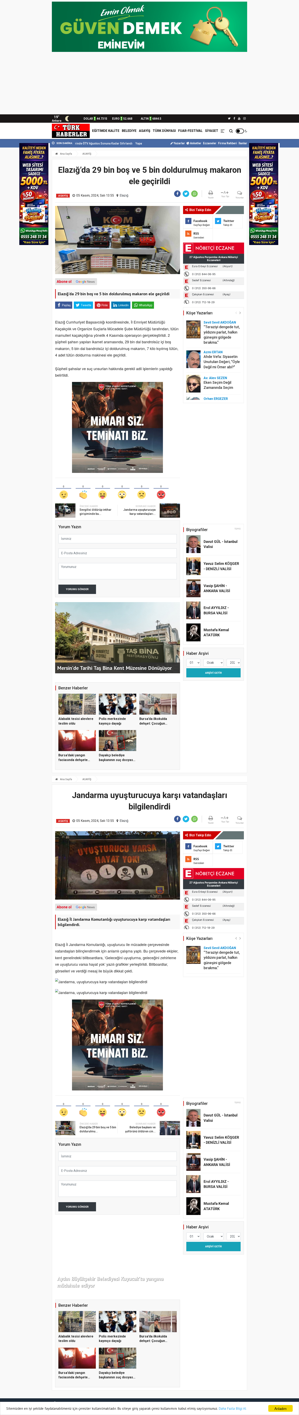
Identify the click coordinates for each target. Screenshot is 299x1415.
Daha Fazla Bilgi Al (232, 1408)
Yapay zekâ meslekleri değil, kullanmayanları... (108, 143)
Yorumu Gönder (77, 589)
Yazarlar (179, 143)
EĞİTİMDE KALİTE (105, 131)
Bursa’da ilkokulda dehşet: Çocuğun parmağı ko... (153, 723)
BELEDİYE (129, 131)
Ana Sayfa (65, 153)
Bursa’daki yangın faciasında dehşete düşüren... (73, 759)
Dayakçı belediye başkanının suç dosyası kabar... (116, 759)
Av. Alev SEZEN (215, 378)
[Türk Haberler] (71, 131)
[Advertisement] (149, 83)
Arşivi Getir (213, 672)
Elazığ (124, 195)
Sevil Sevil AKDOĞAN (220, 322)
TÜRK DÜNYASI (164, 131)
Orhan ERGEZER (216, 399)
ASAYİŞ (144, 131)
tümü (238, 528)
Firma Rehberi (227, 143)
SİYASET (211, 131)
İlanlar (243, 143)
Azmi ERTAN (213, 352)
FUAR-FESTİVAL (190, 131)
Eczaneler (209, 143)
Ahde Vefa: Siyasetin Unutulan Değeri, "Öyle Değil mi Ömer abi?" (222, 361)
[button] (240, 312)
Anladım (280, 1408)
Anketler (195, 143)
